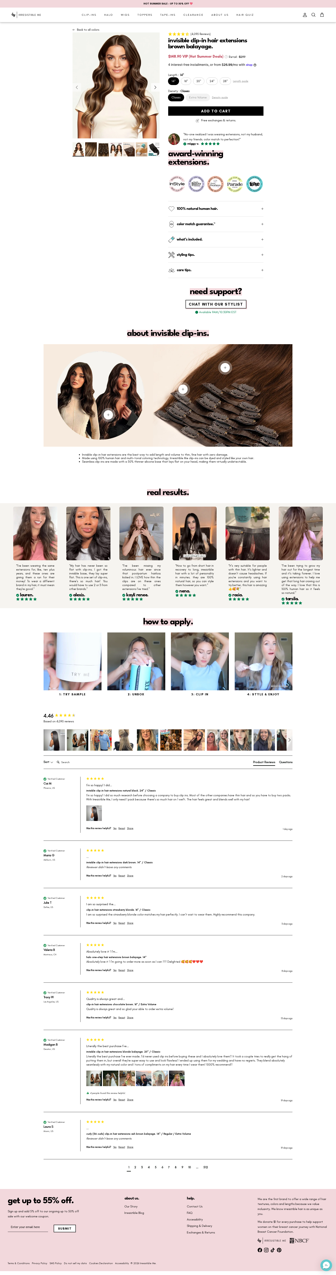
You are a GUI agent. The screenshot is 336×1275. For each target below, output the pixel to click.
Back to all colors (88, 29)
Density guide (220, 97)
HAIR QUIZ (245, 15)
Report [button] (121, 828)
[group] (64, 715)
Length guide (240, 81)
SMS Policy (56, 1263)
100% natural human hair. (197, 209)
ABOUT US (220, 15)
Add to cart (216, 111)
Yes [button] (114, 828)
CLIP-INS (89, 15)
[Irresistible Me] (26, 14)
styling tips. (186, 255)
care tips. (184, 270)
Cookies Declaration (101, 1263)
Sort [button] (47, 762)
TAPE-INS (168, 15)
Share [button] (130, 828)
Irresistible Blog (134, 1213)
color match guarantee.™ (196, 224)
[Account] (304, 15)
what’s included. (189, 239)
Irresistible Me (148, 1263)
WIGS (125, 15)
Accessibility (195, 1219)
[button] (215, 34)
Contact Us (194, 1206)
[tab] (264, 763)
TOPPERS (144, 15)
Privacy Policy (39, 1263)
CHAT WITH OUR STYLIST (216, 304)
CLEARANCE (193, 15)
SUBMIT (65, 1228)
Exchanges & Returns (201, 1232)
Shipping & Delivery (199, 1226)
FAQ (189, 1213)
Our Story (130, 1206)
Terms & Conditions (19, 1263)
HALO (108, 15)
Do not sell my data (75, 1263)
